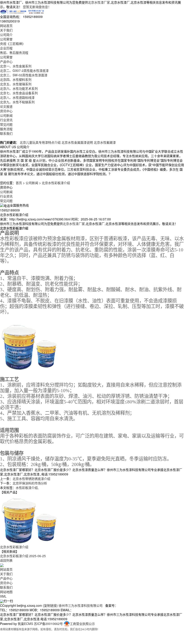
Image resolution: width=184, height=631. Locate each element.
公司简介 (6, 34)
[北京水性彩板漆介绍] (29, 519)
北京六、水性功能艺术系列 (19, 88)
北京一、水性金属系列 (15, 66)
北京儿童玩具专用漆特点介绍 (40, 142)
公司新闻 (6, 115)
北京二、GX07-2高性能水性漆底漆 (24, 70)
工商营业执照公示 (82, 623)
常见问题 (6, 124)
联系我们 (6, 133)
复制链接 (50, 605)
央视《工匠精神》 (12, 43)
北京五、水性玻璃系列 (15, 84)
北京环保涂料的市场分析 (30, 483)
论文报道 (6, 106)
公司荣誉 (6, 39)
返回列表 (6, 560)
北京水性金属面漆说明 (77, 142)
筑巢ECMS (25, 623)
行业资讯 (6, 120)
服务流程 (6, 129)
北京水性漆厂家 (99, 2)
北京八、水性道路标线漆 (17, 97)
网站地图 (6, 591)
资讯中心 (6, 111)
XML (3, 596)
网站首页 (6, 25)
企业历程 (6, 48)
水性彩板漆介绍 (27, 487)
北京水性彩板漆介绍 (56, 182)
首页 (19, 182)
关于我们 (6, 30)
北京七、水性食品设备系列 (19, 93)
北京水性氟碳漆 (105, 142)
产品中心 (6, 61)
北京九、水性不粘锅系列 (17, 102)
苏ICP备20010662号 (48, 623)
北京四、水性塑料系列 (15, 79)
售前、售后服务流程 (14, 52)
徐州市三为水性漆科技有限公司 (81, 605)
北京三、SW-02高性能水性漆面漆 (23, 75)
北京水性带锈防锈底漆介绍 (31, 478)
